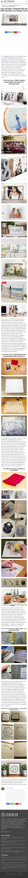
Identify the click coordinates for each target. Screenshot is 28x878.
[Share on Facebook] (6, 32)
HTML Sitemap (20, 874)
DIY (7, 5)
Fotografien (6, 56)
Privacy (13, 873)
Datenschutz (19, 873)
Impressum (8, 873)
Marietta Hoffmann (10, 788)
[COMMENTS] (21, 32)
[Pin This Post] (15, 32)
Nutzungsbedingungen (11, 874)
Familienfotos (5, 61)
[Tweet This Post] (9, 32)
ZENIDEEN (4, 5)
